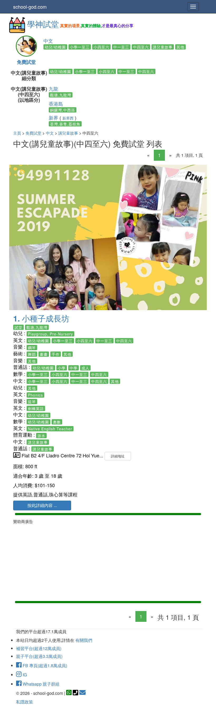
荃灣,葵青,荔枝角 (65, 123)
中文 (48, 40)
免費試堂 (26, 61)
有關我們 (83, 640)
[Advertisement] (108, 561)
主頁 (17, 133)
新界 (53, 117)
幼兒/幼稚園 (55, 47)
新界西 (67, 118)
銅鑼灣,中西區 (62, 110)
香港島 (56, 103)
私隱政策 (24, 702)
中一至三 (121, 47)
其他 (180, 47)
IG (24, 675)
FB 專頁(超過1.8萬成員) (44, 665)
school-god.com (30, 6)
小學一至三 (80, 47)
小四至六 (101, 47)
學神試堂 (43, 24)
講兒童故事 (163, 47)
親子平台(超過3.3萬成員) (39, 656)
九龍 (53, 88)
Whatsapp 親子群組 (41, 684)
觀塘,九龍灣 (60, 94)
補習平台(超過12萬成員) (38, 648)
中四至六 (141, 47)
